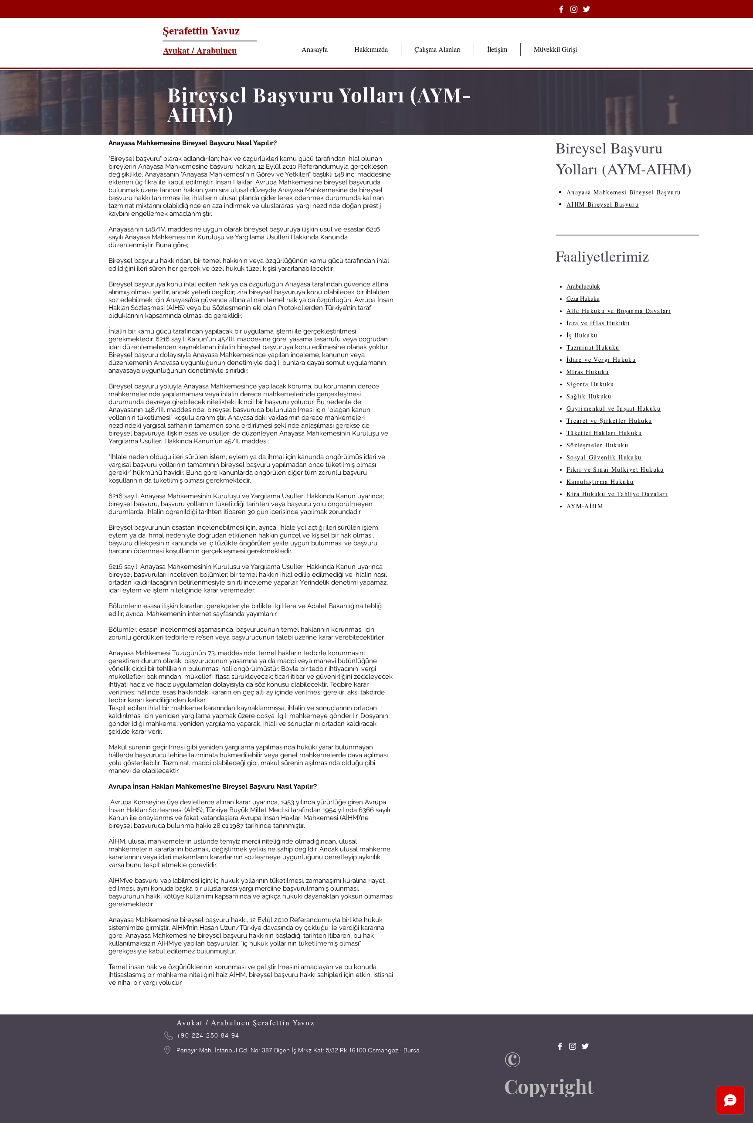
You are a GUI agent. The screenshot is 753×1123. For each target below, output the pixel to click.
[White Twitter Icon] (739, 553)
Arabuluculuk (583, 286)
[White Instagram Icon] (739, 538)
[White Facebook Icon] (739, 569)
